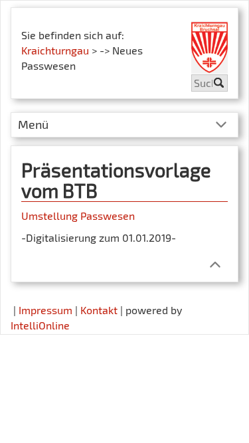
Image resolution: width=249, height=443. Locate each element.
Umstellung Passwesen (78, 215)
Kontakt (99, 310)
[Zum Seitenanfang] (215, 263)
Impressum (45, 310)
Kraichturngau (55, 50)
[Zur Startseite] (209, 42)
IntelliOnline (40, 325)
